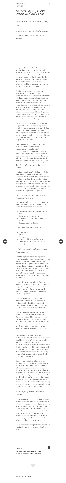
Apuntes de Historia (20, 4)
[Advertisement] (35, 54)
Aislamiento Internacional (23, 451)
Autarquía (34, 451)
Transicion (38, 453)
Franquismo (23, 453)
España (18, 453)
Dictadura (40, 451)
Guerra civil (31, 453)
